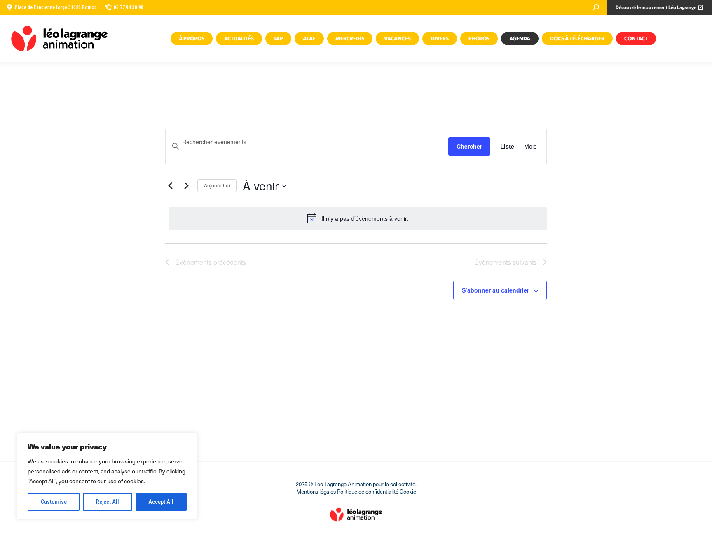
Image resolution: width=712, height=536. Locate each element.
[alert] (358, 218)
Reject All (107, 502)
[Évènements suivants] (186, 186)
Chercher (469, 146)
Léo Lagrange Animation (343, 484)
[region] (107, 476)
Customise (54, 502)
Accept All (160, 502)
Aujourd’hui (217, 185)
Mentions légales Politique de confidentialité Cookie (356, 491)
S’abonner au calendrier (495, 290)
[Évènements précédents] (170, 186)
